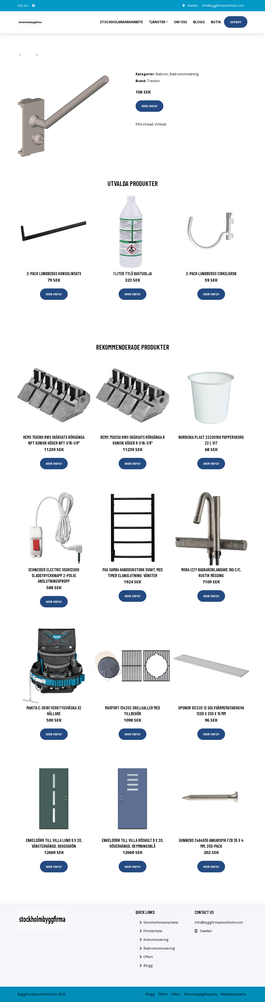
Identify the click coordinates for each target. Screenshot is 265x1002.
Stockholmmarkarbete (121, 22)
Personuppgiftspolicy (200, 994)
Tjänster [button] (157, 22)
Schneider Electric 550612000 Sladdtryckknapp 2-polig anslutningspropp (53, 575)
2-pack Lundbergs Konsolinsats (54, 273)
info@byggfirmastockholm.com (223, 5)
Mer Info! (149, 106)
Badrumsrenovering (159, 948)
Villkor (176, 994)
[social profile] (33, 6)
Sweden (192, 5)
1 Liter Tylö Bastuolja (132, 273)
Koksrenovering (156, 939)
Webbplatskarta (233, 994)
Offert (235, 22)
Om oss (180, 22)
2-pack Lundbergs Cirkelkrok (211, 273)
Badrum (28, 55)
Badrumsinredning (54, 55)
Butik (216, 22)
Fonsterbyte (152, 931)
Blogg (199, 22)
